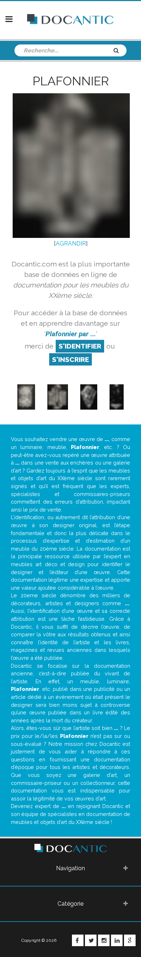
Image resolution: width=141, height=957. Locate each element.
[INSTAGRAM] (104, 940)
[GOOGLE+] (130, 940)
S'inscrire (70, 359)
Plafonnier (71, 81)
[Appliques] (26, 396)
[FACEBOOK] (78, 940)
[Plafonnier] (58, 396)
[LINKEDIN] (117, 940)
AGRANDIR (71, 243)
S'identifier (80, 346)
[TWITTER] (91, 940)
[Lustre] (117, 396)
